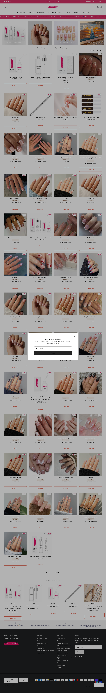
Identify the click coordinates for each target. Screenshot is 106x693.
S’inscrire (53, 353)
